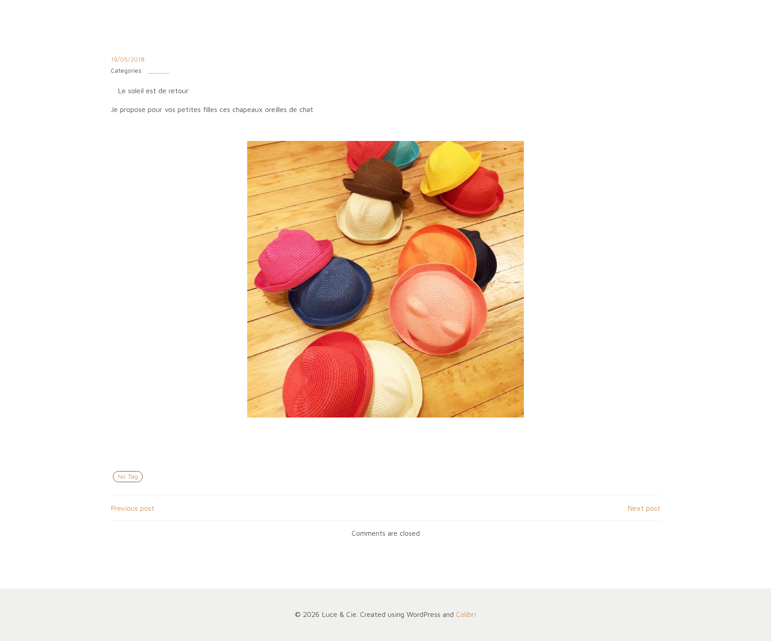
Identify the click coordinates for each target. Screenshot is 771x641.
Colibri (466, 614)
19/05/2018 (128, 59)
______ (159, 70)
